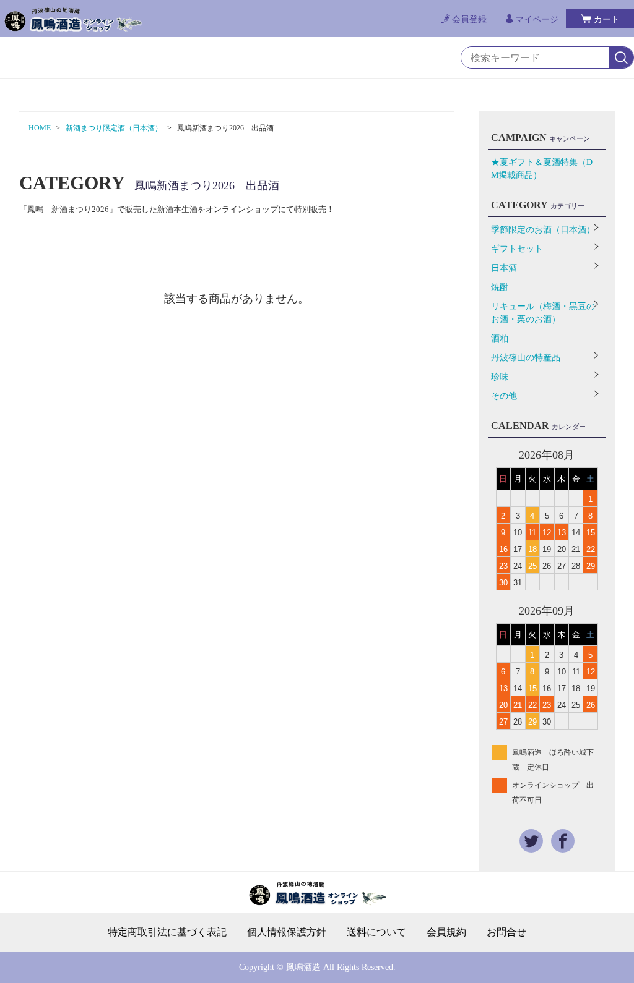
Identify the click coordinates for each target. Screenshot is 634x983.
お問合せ (506, 932)
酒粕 (499, 338)
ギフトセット (517, 248)
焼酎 (499, 287)
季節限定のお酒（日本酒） (543, 229)
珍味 (499, 376)
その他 (504, 396)
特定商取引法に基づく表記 (167, 932)
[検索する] (621, 58)
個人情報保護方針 (286, 932)
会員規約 (446, 932)
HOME (39, 128)
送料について (376, 932)
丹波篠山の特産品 (525, 357)
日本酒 (504, 268)
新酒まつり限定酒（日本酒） (114, 128)
